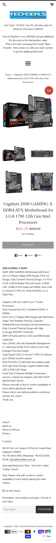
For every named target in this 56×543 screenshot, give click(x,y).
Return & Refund (10, 429)
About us (6, 426)
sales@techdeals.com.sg (22, 459)
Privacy (6, 433)
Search (6, 422)
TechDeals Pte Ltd (27, 526)
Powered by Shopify (44, 526)
